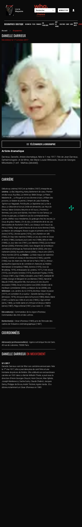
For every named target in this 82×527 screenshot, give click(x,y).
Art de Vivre (57, 24)
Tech (33, 24)
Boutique (19, 24)
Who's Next (76, 24)
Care (67, 24)
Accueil (4, 31)
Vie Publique (45, 24)
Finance (38, 24)
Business (28, 24)
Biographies (9, 24)
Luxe (71, 24)
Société (51, 24)
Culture (62, 24)
